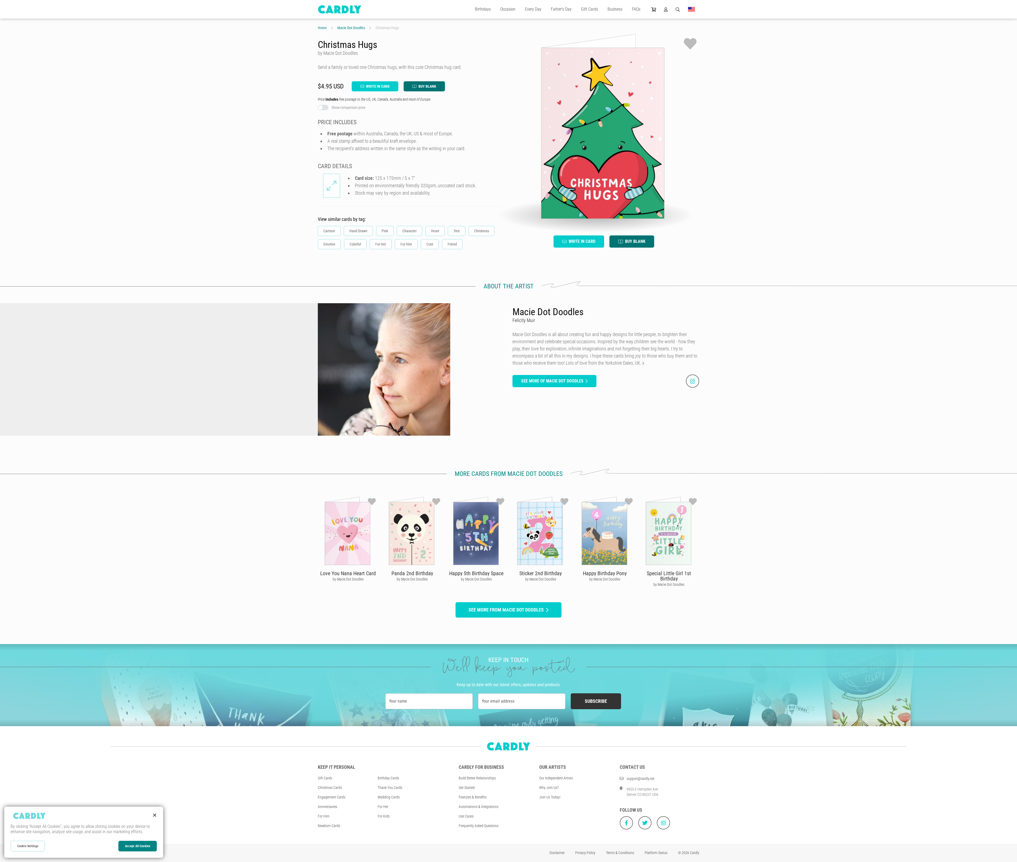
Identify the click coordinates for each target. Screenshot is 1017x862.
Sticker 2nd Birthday (540, 573)
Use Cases (466, 816)
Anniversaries (327, 807)
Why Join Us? (549, 787)
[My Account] (666, 9)
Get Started (467, 787)
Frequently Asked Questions (478, 826)
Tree (456, 231)
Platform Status (656, 853)
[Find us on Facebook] (626, 822)
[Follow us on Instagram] (663, 822)
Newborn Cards (329, 826)
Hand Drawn (358, 231)
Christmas (481, 231)
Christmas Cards (330, 787)
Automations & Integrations (478, 807)
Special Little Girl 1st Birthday (669, 576)
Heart (435, 231)
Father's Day (561, 9)
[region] (83, 832)
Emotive (329, 244)
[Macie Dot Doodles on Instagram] (692, 381)
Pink (385, 231)
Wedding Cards (389, 797)
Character (409, 231)
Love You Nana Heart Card (348, 573)
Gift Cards (589, 9)
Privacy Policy (585, 853)
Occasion (507, 9)
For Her (380, 244)
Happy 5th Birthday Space (476, 573)
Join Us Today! (549, 797)
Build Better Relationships (477, 778)
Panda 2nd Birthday (412, 573)
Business (615, 9)
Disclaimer (557, 853)
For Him (406, 244)
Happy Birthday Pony (605, 573)
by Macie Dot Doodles (348, 579)
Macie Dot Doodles (351, 28)
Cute (429, 244)
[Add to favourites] (690, 43)
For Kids (384, 816)
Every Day (533, 9)
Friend (452, 244)
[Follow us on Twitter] (645, 822)
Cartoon (329, 231)
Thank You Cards (390, 787)
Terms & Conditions (620, 853)
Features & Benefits (473, 797)
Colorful (355, 244)
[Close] (154, 815)
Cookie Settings (27, 846)
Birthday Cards (388, 778)
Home (322, 28)
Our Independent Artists (556, 778)
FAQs (636, 9)
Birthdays (483, 9)
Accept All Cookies (137, 846)
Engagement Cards (331, 797)
